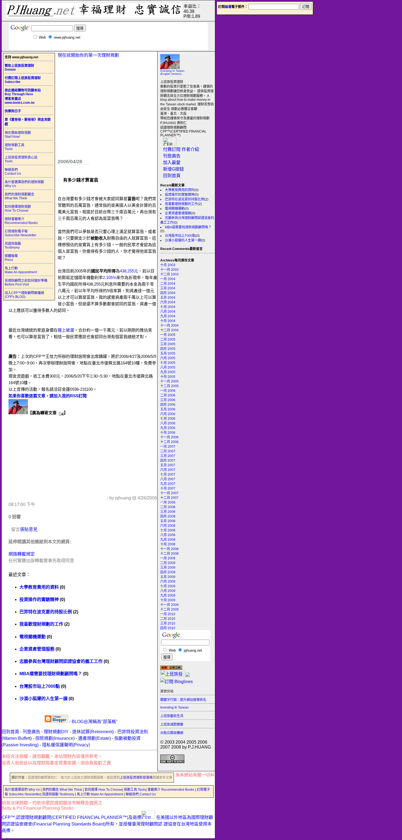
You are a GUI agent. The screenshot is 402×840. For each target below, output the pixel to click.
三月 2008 (167, 512)
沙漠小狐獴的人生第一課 (183, 240)
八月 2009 (167, 591)
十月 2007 (167, 488)
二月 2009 (167, 563)
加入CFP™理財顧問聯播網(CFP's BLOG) (24, 295)
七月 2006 (167, 419)
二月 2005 (167, 339)
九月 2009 (167, 595)
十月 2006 (167, 433)
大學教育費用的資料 (179, 190)
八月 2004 (167, 311)
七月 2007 (167, 474)
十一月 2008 (169, 549)
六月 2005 (167, 358)
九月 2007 (167, 484)
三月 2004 (167, 288)
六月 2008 (167, 526)
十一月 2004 (169, 325)
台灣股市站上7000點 (180, 236)
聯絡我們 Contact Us (13, 172)
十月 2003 (167, 265)
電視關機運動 (175, 209)
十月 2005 (167, 377)
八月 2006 (167, 423)
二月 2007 (167, 451)
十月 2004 (167, 321)
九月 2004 (167, 316)
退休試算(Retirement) (93, 731)
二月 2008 (167, 507)
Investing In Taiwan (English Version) (172, 72)
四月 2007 (167, 460)
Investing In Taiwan (174, 707)
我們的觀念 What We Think (62, 790)
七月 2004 (167, 307)
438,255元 (129, 271)
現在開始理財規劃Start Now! (18, 135)
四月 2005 (167, 349)
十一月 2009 (169, 605)
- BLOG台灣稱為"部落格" (93, 721)
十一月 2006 (169, 437)
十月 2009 (167, 600)
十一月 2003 (169, 270)
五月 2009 (167, 577)
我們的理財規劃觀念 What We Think (19, 196)
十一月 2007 (169, 493)
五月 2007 (167, 465)
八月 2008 (167, 535)
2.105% (109, 277)
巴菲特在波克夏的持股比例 (184, 199)
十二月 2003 (169, 274)
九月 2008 (167, 540)
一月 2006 (167, 391)
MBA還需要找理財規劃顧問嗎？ (188, 227)
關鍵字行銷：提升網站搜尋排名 (183, 700)
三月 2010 (167, 623)
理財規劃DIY (56, 731)
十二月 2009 (169, 609)
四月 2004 (167, 293)
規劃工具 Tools (135, 790)
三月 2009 (167, 567)
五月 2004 (167, 298)
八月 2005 (167, 367)
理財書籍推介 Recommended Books (21, 221)
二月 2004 (167, 284)
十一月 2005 (169, 381)
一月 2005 (167, 335)
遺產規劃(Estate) (94, 738)
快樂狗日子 (13, 111)
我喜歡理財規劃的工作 (181, 204)
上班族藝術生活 (171, 716)
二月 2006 (167, 395)
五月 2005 (167, 353)
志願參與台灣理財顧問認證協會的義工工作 (61, 661)
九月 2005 (167, 372)
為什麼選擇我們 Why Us (23, 790)
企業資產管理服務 (178, 213)
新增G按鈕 (173, 169)
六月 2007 (167, 470)
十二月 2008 (169, 554)
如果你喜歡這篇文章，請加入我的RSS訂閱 (47, 395)
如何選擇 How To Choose (103, 790)
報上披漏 (66, 330)
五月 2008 (167, 521)
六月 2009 (167, 581)
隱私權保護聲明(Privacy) (66, 745)
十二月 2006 (169, 442)
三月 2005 (167, 344)
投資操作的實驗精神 (179, 195)
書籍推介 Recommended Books (171, 790)
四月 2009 (167, 572)
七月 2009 (167, 586)
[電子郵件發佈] (60, 412)
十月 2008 (167, 544)
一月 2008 (167, 502)
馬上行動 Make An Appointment (21, 270)
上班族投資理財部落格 (136, 777)
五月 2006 (167, 409)
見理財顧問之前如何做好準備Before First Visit (26, 282)
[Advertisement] (108, 48)
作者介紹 (190, 149)
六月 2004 (167, 302)
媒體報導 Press (11, 258)
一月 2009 (167, 558)
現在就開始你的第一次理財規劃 (88, 55)
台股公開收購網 (171, 733)
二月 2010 (167, 619)
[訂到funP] (187, 675)
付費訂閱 (171, 149)
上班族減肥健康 (171, 724)
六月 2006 (167, 414)
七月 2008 (167, 530)
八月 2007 (167, 479)
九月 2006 (167, 428)
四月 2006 (167, 405)
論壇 (228, 7)
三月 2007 (167, 456)
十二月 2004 (169, 330)
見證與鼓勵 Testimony (13, 245)
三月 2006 (167, 400)
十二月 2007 (169, 498)
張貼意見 (28, 529)
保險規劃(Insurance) (55, 738)
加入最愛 (171, 162)
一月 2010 (167, 614)
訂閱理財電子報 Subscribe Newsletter (20, 233)
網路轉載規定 (21, 554)
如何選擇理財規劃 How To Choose (18, 208)
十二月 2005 (169, 386)
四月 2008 (167, 516)
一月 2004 (167, 279)
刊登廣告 (171, 156)
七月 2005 (167, 363)
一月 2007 (167, 446)
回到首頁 (171, 175)
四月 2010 (167, 628)
